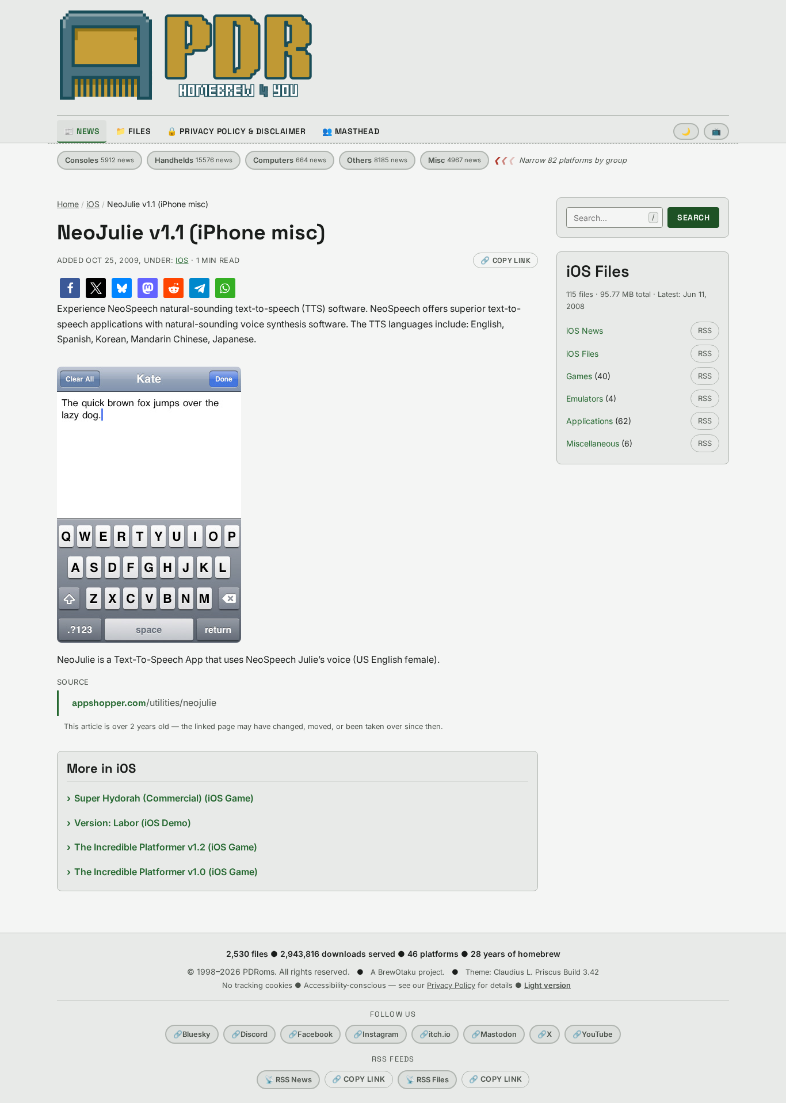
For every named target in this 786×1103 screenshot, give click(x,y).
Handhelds (193, 160)
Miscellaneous (592, 443)
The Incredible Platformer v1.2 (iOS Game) (165, 847)
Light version (547, 985)
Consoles (99, 160)
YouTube (593, 1034)
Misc (454, 160)
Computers (289, 160)
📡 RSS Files (427, 1079)
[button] (70, 288)
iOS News (584, 330)
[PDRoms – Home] (186, 55)
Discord (249, 1034)
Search (693, 217)
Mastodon (494, 1034)
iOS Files (582, 353)
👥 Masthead (351, 131)
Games (579, 376)
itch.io (435, 1034)
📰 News (82, 131)
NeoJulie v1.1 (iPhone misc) (191, 233)
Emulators (584, 398)
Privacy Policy (451, 985)
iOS (93, 204)
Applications (589, 421)
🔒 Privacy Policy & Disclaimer (236, 131)
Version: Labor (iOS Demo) (132, 823)
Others (377, 160)
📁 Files (133, 131)
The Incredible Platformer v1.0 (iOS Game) (166, 871)
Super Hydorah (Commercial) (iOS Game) (164, 798)
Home (68, 204)
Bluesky (192, 1034)
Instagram (376, 1034)
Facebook (310, 1034)
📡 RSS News (288, 1079)
